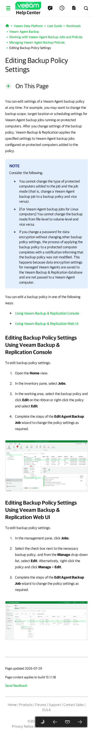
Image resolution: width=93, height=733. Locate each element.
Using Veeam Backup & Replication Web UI (47, 324)
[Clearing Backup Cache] (55, 722)
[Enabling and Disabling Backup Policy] (80, 722)
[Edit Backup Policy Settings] (46, 466)
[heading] (46, 345)
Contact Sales (74, 705)
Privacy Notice (22, 726)
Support (55, 705)
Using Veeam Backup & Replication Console (47, 313)
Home (12, 705)
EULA (46, 710)
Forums (40, 705)
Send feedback (16, 685)
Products (26, 705)
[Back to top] (67, 722)
